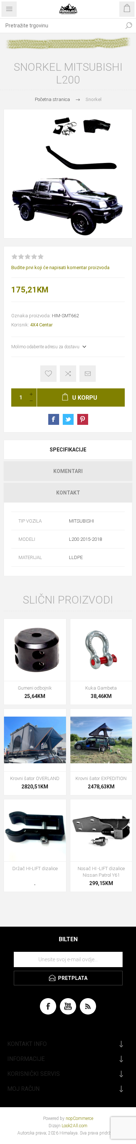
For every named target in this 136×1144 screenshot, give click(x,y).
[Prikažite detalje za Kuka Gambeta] (101, 650)
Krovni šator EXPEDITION (101, 778)
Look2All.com (74, 1125)
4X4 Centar (41, 324)
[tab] (68, 449)
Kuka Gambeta (101, 688)
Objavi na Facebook (53, 419)
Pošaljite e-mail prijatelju (87, 373)
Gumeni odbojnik (35, 688)
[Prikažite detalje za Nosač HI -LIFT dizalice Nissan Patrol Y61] (101, 830)
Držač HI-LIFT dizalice (35, 868)
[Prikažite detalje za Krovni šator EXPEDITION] (101, 740)
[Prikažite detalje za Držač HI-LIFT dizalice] (35, 830)
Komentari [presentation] (68, 471)
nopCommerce (79, 1118)
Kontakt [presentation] (68, 493)
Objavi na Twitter (68, 419)
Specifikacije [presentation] (68, 450)
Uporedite (68, 373)
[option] (68, 173)
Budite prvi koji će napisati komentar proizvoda (60, 267)
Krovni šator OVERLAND (34, 778)
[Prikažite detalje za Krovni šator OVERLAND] (35, 740)
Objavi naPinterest (82, 419)
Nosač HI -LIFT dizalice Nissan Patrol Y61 (101, 872)
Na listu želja (48, 373)
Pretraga (128, 25)
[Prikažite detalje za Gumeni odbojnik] (35, 650)
